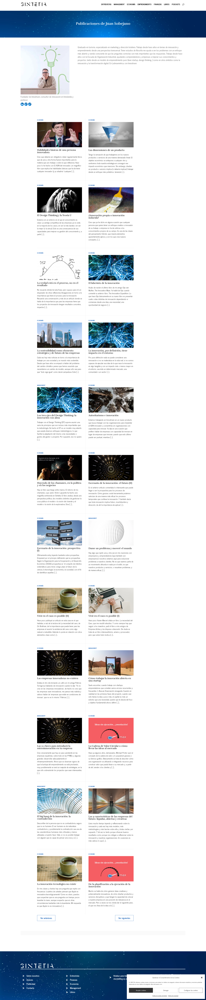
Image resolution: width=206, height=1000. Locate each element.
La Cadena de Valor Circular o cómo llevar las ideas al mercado (108, 747)
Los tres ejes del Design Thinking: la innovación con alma (56, 416)
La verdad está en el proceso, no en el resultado (57, 284)
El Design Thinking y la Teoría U (54, 215)
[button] (202, 978)
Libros (166, 5)
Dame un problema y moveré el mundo (110, 548)
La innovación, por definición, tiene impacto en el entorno (108, 351)
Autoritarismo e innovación (103, 415)
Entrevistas (106, 5)
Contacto (30, 988)
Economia (74, 984)
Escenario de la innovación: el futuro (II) (110, 483)
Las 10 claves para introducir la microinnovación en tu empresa (54, 747)
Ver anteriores (46, 918)
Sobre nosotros (33, 975)
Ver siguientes (124, 918)
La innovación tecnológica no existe (56, 884)
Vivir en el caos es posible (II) (53, 615)
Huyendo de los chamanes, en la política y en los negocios (59, 484)
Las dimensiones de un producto (106, 150)
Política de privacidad (173, 996)
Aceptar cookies (141, 990)
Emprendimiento (144, 5)
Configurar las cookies (191, 990)
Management (119, 5)
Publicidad (31, 984)
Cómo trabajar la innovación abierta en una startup (110, 679)
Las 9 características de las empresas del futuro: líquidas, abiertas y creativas (110, 817)
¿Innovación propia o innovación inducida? (107, 216)
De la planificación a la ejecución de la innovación (109, 885)
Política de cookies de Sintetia (159, 996)
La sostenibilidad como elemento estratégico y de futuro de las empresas (58, 351)
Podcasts (176, 5)
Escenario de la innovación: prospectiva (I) (58, 549)
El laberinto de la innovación (104, 283)
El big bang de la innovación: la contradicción (54, 817)
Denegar (166, 990)
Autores (30, 980)
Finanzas (158, 5)
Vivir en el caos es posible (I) (104, 615)
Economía (131, 5)
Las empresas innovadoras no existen (57, 678)
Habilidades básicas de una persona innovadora (56, 151)
